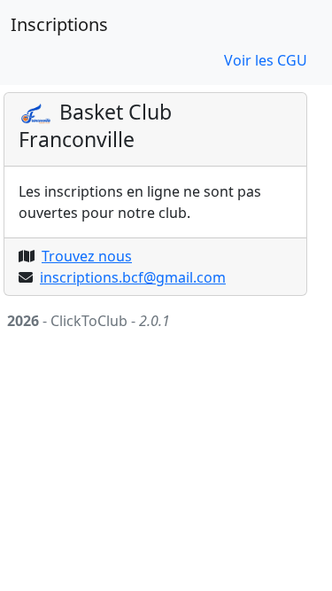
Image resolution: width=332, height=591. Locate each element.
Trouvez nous (87, 256)
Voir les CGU (265, 60)
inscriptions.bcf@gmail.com (133, 277)
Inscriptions (59, 24)
